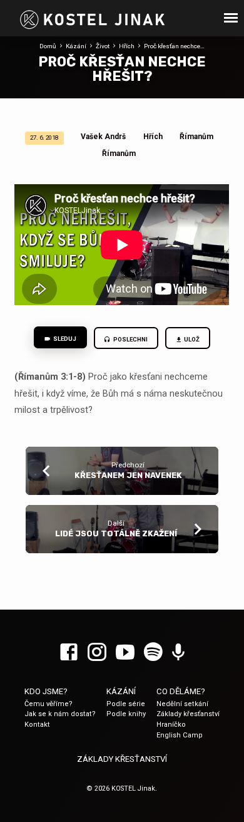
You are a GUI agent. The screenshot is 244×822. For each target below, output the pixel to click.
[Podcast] (178, 652)
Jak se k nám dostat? (60, 714)
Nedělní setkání (182, 704)
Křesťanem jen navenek (128, 475)
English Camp (179, 735)
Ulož (191, 339)
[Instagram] (97, 653)
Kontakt (37, 725)
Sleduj (64, 338)
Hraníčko (171, 725)
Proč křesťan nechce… (174, 46)
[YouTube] (125, 653)
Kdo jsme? (46, 691)
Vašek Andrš (103, 136)
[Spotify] (153, 653)
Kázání (76, 46)
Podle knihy (126, 714)
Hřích (127, 46)
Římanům (196, 136)
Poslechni (130, 339)
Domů (47, 46)
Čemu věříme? (48, 704)
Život (102, 46)
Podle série (125, 704)
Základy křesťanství (188, 714)
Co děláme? (180, 691)
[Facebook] (69, 653)
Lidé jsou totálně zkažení (116, 533)
